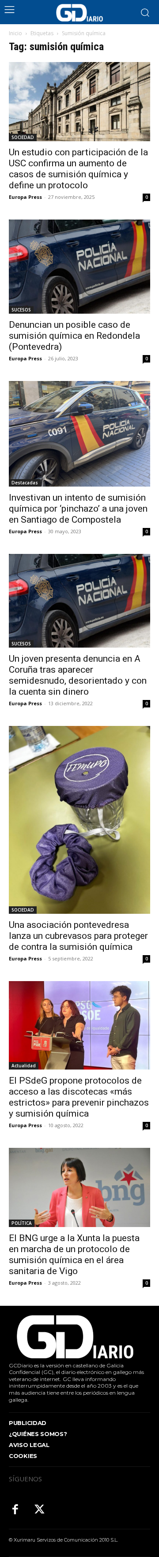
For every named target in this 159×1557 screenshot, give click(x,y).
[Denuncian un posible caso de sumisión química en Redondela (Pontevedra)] (79, 266)
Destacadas (24, 483)
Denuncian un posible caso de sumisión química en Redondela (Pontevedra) (74, 335)
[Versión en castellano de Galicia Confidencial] (79, 13)
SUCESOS (21, 310)
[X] (39, 1510)
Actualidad (23, 1065)
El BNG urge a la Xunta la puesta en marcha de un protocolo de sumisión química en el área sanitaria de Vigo (74, 1254)
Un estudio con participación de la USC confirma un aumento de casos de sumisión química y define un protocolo (78, 169)
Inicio (15, 33)
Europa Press (25, 197)
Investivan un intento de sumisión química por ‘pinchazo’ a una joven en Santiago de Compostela (78, 508)
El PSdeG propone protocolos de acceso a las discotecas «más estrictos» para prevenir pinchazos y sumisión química (79, 1097)
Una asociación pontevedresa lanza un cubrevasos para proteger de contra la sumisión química (78, 936)
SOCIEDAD (22, 137)
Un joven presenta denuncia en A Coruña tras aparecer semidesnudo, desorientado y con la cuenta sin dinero (78, 675)
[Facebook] (15, 1510)
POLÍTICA (21, 1223)
